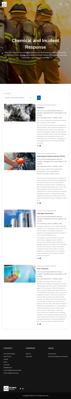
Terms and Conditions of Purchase (57, 356)
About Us (28, 354)
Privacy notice (52, 354)
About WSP (29, 356)
